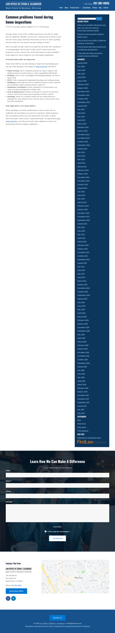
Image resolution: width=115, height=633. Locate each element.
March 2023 (82, 202)
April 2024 (81, 163)
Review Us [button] (57, 618)
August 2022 (82, 224)
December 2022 (83, 213)
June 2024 (81, 156)
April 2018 (81, 381)
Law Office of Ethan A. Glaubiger (23, 27)
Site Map (38, 626)
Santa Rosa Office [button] (16, 591)
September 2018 (83, 363)
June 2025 (81, 113)
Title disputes (82, 431)
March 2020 (82, 317)
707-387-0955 (101, 3)
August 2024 (82, 149)
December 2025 (83, 91)
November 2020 (83, 288)
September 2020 (83, 295)
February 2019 (82, 345)
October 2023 (82, 184)
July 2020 (81, 302)
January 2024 (82, 174)
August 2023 (82, 188)
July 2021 (80, 267)
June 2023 (81, 195)
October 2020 (82, 292)
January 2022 (82, 249)
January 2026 (82, 88)
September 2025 (83, 102)
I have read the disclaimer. (59, 531)
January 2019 (82, 349)
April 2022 (81, 238)
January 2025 (82, 131)
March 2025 (82, 124)
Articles (94, 7)
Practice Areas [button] (74, 7)
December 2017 (83, 395)
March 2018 (81, 384)
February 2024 (83, 170)
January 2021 (82, 284)
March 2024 (82, 166)
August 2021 (82, 263)
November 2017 (83, 399)
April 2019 (81, 338)
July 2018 (80, 370)
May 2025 (81, 116)
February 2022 (83, 245)
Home (61, 7)
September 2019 (83, 331)
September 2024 (83, 145)
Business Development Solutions (68, 626)
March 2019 (81, 342)
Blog (100, 7)
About (66, 7)
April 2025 (81, 120)
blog (79, 420)
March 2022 (82, 241)
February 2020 (83, 320)
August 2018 (82, 367)
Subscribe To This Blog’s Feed (89, 438)
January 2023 (82, 209)
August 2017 (82, 406)
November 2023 (83, 181)
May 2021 (81, 274)
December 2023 (83, 177)
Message (9, 502)
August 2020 (82, 299)
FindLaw (86, 626)
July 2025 (81, 109)
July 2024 (81, 152)
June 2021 (81, 270)
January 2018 (82, 392)
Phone (8, 491)
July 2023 (81, 191)
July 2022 (81, 227)
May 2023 (81, 199)
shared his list (41, 67)
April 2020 (81, 313)
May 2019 (81, 334)
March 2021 (81, 281)
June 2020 (81, 306)
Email (9, 481)
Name (8, 470)
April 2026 (81, 77)
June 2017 (81, 413)
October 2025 (82, 99)
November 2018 (83, 356)
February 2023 (83, 206)
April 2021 (81, 277)
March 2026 (82, 81)
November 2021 (83, 252)
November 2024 (83, 138)
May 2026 (81, 74)
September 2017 (83, 402)
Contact (105, 7)
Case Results (86, 7)
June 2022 (81, 231)
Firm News (81, 424)
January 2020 (82, 324)
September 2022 (83, 220)
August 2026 (82, 63)
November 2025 (83, 95)
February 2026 (83, 84)
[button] (113, 620)
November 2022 (83, 216)
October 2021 (82, 256)
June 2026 (81, 70)
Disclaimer (57, 527)
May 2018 (81, 377)
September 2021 (83, 259)
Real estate (45, 27)
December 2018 (83, 352)
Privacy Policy (48, 626)
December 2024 (83, 134)
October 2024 (82, 141)
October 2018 (82, 359)
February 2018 (82, 388)
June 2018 (81, 374)
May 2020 (81, 309)
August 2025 (82, 106)
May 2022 (81, 234)
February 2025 (83, 127)
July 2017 (80, 409)
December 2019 (83, 327)
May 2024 (81, 159)
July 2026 (81, 66)
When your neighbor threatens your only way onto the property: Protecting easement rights (91, 27)
